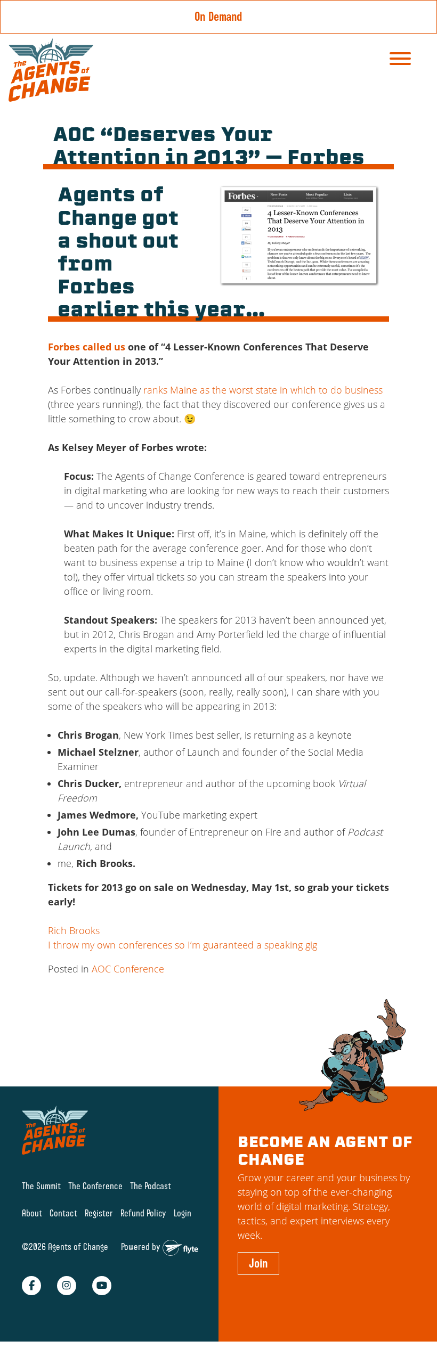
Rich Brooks (74, 930)
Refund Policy (143, 1213)
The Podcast (150, 1185)
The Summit (41, 1185)
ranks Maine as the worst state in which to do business (263, 389)
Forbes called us (86, 346)
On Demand (218, 16)
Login (182, 1213)
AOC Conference (128, 968)
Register (99, 1213)
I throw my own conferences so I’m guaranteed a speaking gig (182, 944)
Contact (63, 1213)
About (32, 1213)
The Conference (95, 1185)
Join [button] (258, 1263)
